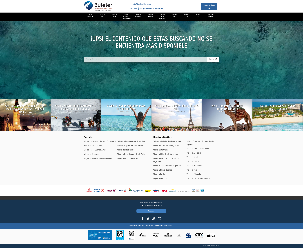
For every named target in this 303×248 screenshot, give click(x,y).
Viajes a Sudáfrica (138, 16)
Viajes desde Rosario (125, 150)
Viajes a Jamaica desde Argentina (167, 165)
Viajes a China (186, 16)
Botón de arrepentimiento (164, 225)
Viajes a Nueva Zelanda (162, 170)
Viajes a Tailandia (194, 174)
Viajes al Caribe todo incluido (198, 178)
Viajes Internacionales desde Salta (131, 154)
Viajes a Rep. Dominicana (162, 17)
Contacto (151, 211)
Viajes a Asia (102, 16)
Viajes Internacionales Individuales (98, 158)
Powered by (211, 246)
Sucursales (150, 225)
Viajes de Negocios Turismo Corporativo (100, 141)
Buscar (212, 59)
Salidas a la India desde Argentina (167, 141)
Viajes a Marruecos (194, 165)
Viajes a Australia (160, 150)
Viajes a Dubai (192, 157)
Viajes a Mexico (150, 16)
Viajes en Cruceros (91, 154)
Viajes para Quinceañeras (127, 158)
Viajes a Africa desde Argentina (166, 145)
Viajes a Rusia (159, 174)
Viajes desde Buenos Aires (95, 150)
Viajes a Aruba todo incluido (198, 148)
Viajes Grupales (90, 16)
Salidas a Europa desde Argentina (131, 141)
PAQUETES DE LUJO (211, 16)
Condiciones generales (136, 225)
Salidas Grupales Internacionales (130, 145)
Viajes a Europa (193, 161)
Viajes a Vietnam (160, 178)
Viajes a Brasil (198, 16)
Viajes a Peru (192, 170)
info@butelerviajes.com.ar (141, 4)
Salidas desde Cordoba (93, 145)
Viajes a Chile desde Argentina (165, 154)
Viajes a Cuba (174, 16)
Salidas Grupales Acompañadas (127, 17)
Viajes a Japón (114, 16)
